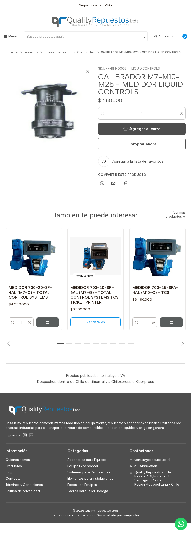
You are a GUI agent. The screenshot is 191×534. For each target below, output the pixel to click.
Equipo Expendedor (58, 52)
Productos (31, 52)
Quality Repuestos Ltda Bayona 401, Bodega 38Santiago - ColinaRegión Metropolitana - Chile (156, 478)
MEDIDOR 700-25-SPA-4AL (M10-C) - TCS (155, 290)
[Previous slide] (9, 344)
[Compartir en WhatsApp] (102, 183)
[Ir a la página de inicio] (95, 22)
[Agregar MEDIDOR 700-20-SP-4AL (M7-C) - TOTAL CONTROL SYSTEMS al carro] (47, 322)
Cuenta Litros (86, 52)
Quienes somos (18, 460)
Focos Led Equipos (82, 485)
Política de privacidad (23, 491)
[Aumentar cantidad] (181, 113)
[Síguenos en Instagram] (24, 435)
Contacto (13, 478)
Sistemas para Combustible (89, 472)
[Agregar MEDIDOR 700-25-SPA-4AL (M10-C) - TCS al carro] (171, 322)
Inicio (14, 52)
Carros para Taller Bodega (87, 491)
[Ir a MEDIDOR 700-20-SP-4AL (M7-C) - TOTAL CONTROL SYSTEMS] (34, 256)
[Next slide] (182, 344)
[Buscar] (143, 36)
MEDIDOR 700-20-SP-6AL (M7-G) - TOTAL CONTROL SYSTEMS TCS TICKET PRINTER (94, 295)
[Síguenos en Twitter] (31, 435)
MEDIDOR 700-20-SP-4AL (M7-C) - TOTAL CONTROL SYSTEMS (30, 292)
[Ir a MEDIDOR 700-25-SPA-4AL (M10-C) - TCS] (157, 256)
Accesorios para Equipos (87, 460)
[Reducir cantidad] (102, 113)
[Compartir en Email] (113, 183)
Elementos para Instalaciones (90, 478)
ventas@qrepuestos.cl (152, 460)
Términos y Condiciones (24, 485)
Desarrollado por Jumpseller (118, 515)
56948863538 (145, 466)
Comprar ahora (141, 143)
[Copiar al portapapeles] (125, 183)
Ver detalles (95, 322)
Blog (9, 472)
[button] (60, 344)
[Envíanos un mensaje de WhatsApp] (181, 524)
